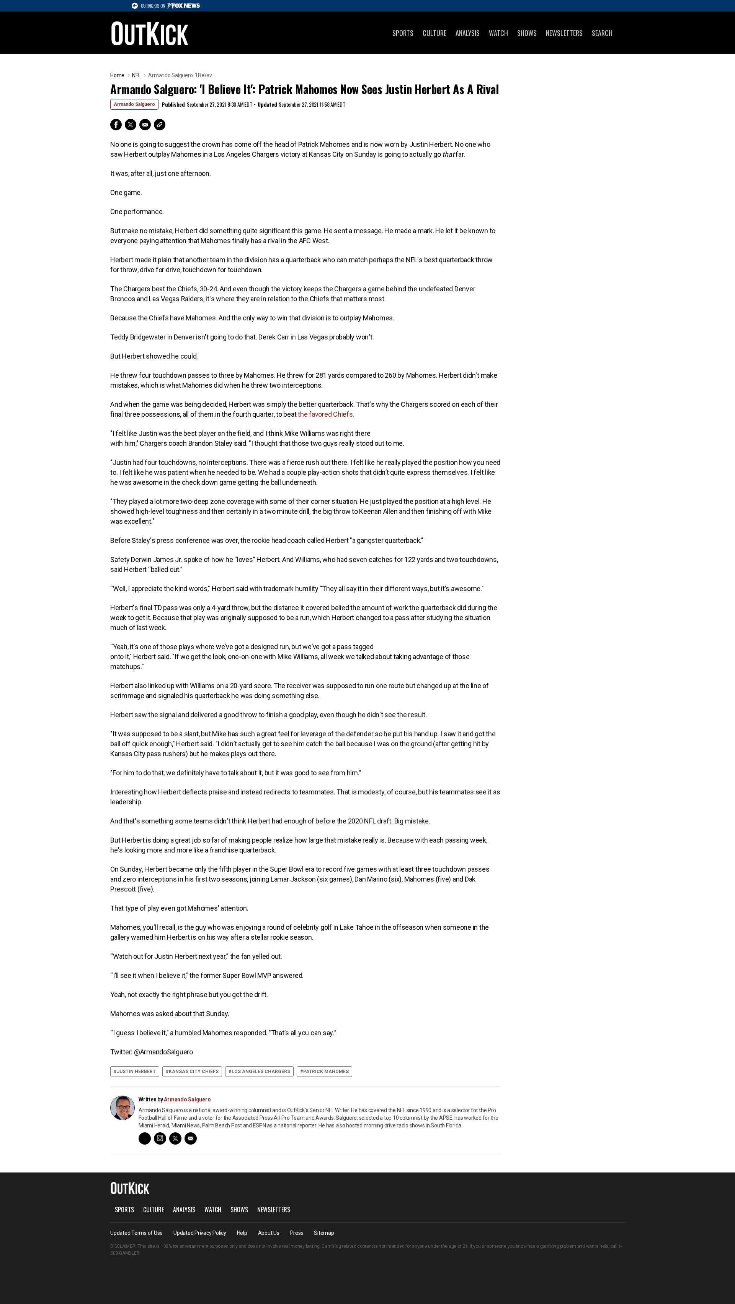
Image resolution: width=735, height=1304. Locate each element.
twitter (175, 1138)
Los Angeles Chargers (261, 1071)
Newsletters (564, 33)
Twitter (130, 124)
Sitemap (324, 1233)
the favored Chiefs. (326, 414)
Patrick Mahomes (326, 1071)
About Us (268, 1233)
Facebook (116, 124)
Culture (434, 33)
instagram (160, 1138)
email (191, 1138)
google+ (145, 1138)
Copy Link (159, 124)
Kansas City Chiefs (194, 1071)
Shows (527, 33)
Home (117, 75)
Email (145, 124)
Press (297, 1233)
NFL (136, 75)
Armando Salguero (134, 104)
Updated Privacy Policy (199, 1233)
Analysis (468, 33)
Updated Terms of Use (136, 1233)
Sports (402, 33)
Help (242, 1233)
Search (602, 33)
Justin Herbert (136, 1071)
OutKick (150, 33)
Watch (498, 33)
